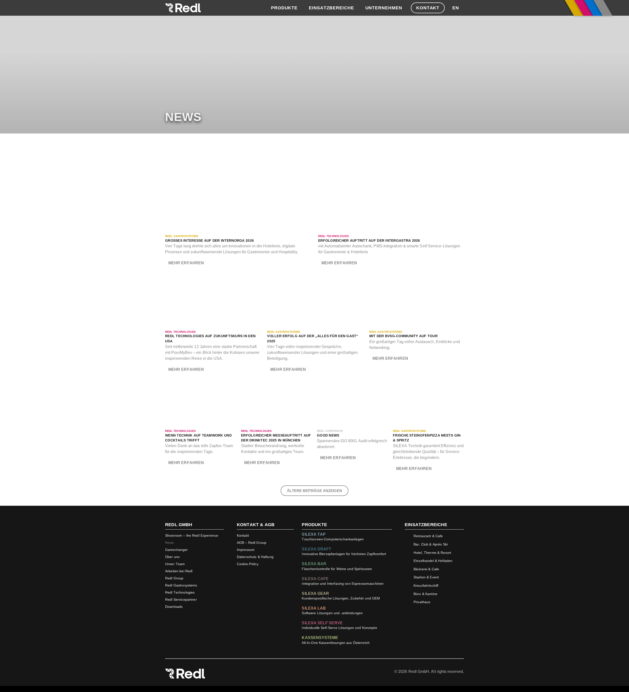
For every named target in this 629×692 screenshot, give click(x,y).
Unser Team (175, 564)
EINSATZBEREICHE (426, 524)
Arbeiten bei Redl (178, 571)
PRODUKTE (314, 524)
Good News (328, 435)
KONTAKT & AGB (255, 524)
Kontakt (243, 535)
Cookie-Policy (247, 564)
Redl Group (174, 578)
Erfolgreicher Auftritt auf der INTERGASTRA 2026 (369, 240)
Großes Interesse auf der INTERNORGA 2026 (209, 240)
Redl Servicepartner (181, 599)
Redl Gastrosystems (181, 585)
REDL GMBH (178, 524)
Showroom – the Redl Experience (191, 535)
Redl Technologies (180, 592)
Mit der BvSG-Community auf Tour (403, 336)
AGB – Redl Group (251, 543)
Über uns (172, 557)
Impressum (246, 550)
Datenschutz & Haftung (255, 557)
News (169, 543)
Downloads (174, 607)
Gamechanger (176, 550)
